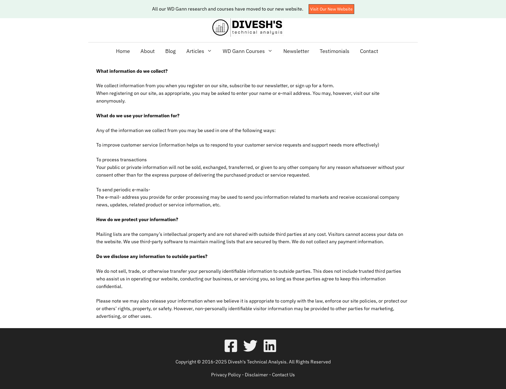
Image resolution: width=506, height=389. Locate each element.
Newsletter (296, 51)
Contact (369, 51)
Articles (195, 51)
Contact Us (283, 375)
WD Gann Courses (244, 51)
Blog (170, 51)
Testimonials (334, 51)
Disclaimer (256, 375)
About (147, 51)
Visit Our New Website (331, 9)
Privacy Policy (226, 375)
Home (123, 51)
